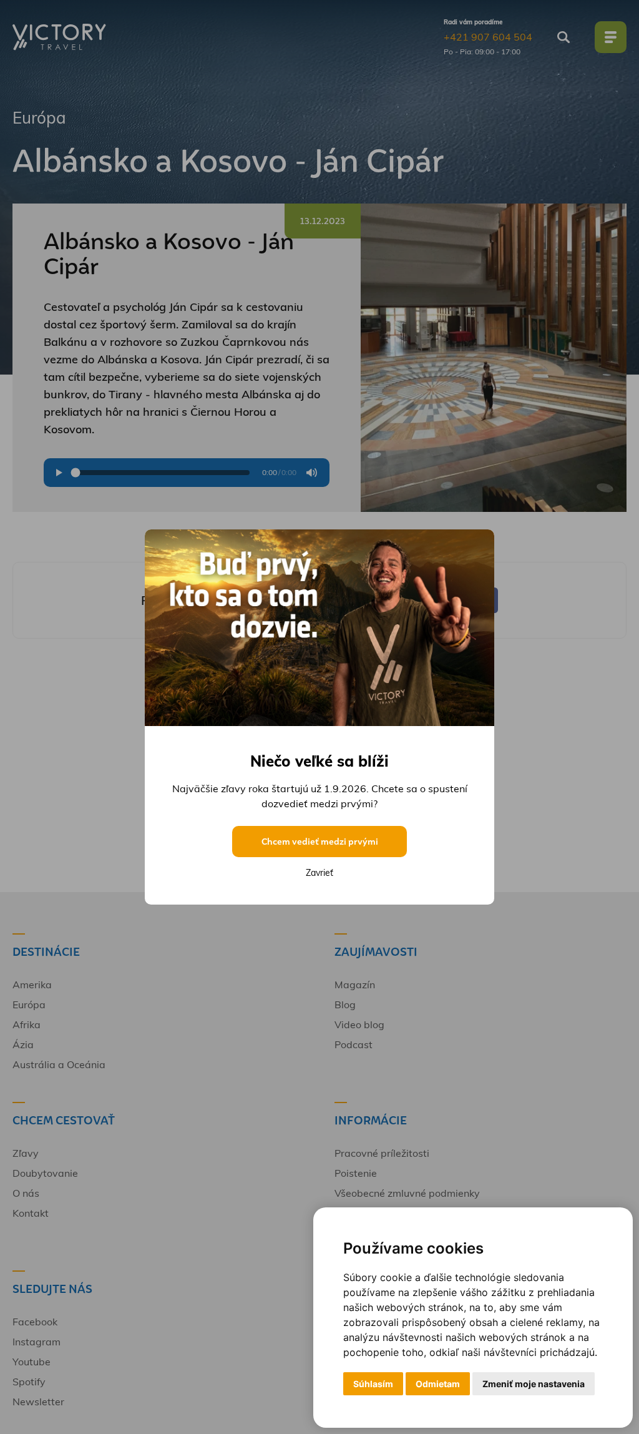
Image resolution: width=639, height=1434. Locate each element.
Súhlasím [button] (373, 1383)
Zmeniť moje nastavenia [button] (533, 1383)
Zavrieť (319, 872)
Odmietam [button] (438, 1383)
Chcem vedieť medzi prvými (319, 841)
